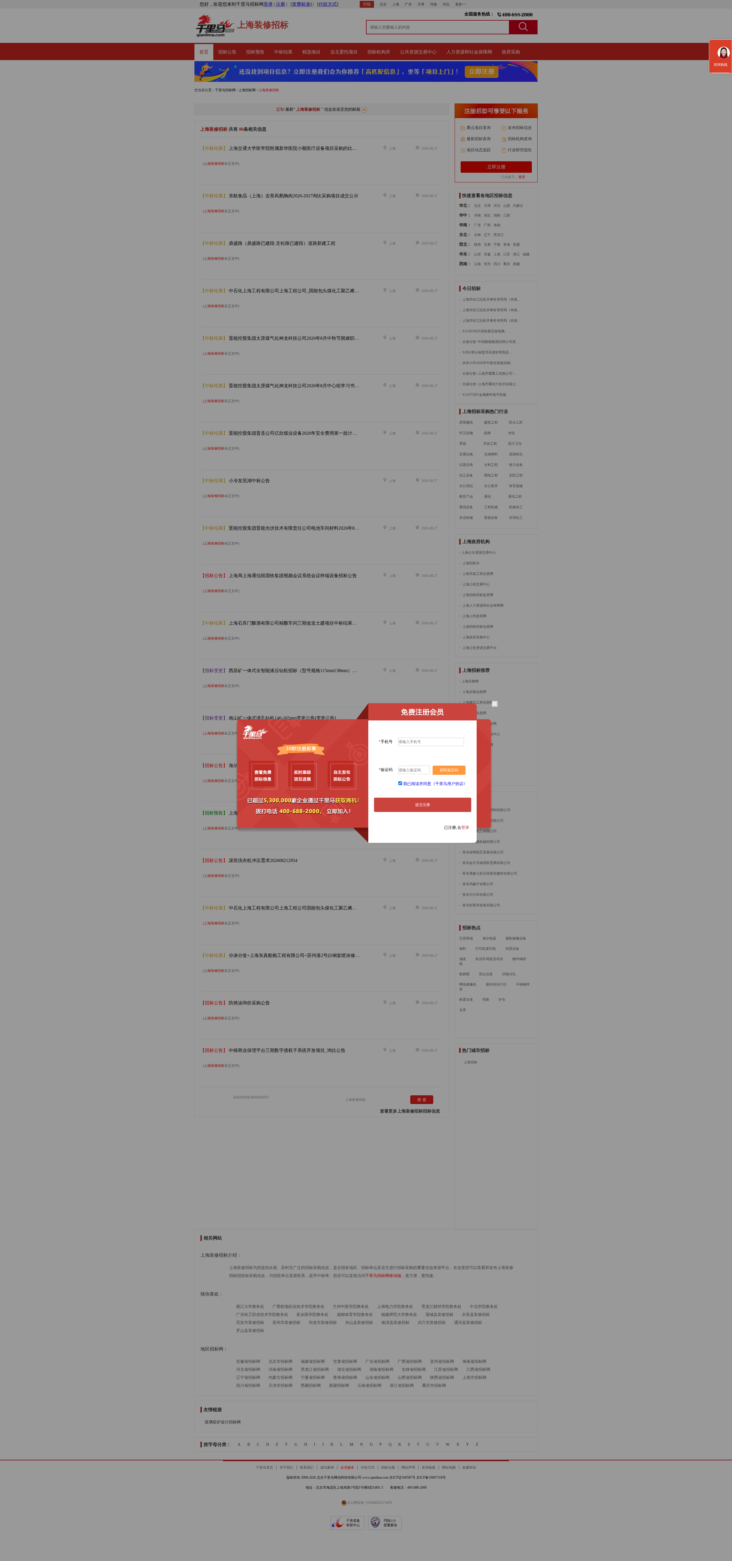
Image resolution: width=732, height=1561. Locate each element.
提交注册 (422, 805)
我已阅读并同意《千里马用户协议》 (435, 784)
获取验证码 (449, 770)
